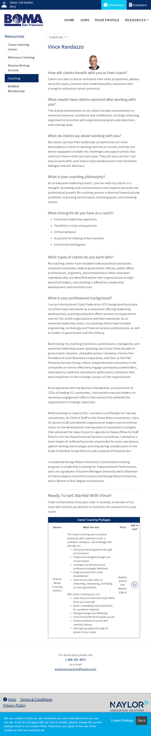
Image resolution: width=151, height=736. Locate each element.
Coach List (56, 37)
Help (12, 699)
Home (69, 20)
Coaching (14, 78)
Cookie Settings (122, 720)
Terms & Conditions (36, 699)
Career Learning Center (18, 47)
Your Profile (107, 20)
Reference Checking (21, 57)
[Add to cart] (134, 584)
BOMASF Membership (16, 88)
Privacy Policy (14, 705)
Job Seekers (116, 5)
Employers (139, 5)
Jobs (84, 20)
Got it (141, 720)
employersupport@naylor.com (75, 669)
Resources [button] (135, 20)
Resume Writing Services (18, 67)
